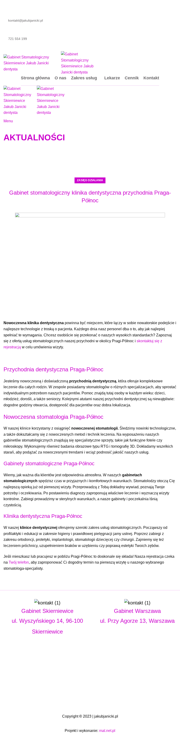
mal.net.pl (107, 731)
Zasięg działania (90, 180)
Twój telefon (19, 562)
